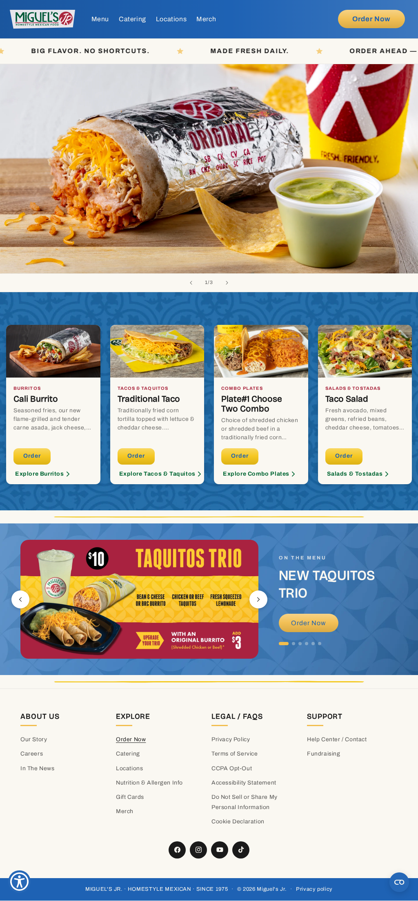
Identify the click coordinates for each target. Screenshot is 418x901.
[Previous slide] (191, 283)
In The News (37, 768)
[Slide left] (20, 599)
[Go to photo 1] (284, 643)
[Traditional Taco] (157, 351)
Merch (124, 811)
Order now (371, 19)
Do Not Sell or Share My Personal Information (244, 802)
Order (32, 456)
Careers (31, 754)
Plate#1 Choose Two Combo (251, 403)
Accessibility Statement (243, 783)
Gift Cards (130, 797)
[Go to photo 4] (306, 643)
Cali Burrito (35, 398)
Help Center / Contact (337, 739)
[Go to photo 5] (313, 643)
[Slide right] (258, 599)
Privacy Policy (230, 739)
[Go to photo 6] (319, 643)
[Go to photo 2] (293, 643)
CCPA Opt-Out (231, 768)
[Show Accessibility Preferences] (19, 881)
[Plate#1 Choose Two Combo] (261, 351)
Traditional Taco (149, 398)
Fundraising (323, 754)
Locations (129, 768)
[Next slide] (227, 283)
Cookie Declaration (238, 821)
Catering (128, 754)
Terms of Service (234, 754)
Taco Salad (346, 398)
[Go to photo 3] (300, 643)
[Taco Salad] (365, 351)
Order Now (308, 622)
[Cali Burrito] (53, 351)
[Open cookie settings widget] (399, 882)
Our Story (33, 739)
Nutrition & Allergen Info (149, 783)
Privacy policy (314, 889)
